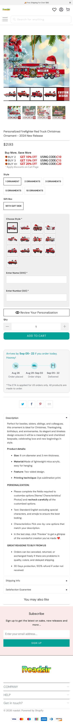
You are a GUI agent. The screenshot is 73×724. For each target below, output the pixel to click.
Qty (6, 319)
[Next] (67, 68)
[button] (36, 219)
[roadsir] (6, 9)
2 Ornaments (32, 181)
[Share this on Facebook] (31, 404)
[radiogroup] (36, 245)
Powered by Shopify (32, 710)
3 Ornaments (53, 181)
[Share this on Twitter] (22, 404)
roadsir (16, 710)
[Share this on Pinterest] (40, 404)
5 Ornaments (13, 190)
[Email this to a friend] (49, 404)
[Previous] (6, 68)
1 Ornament (12, 181)
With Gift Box (13, 205)
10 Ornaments (34, 190)
